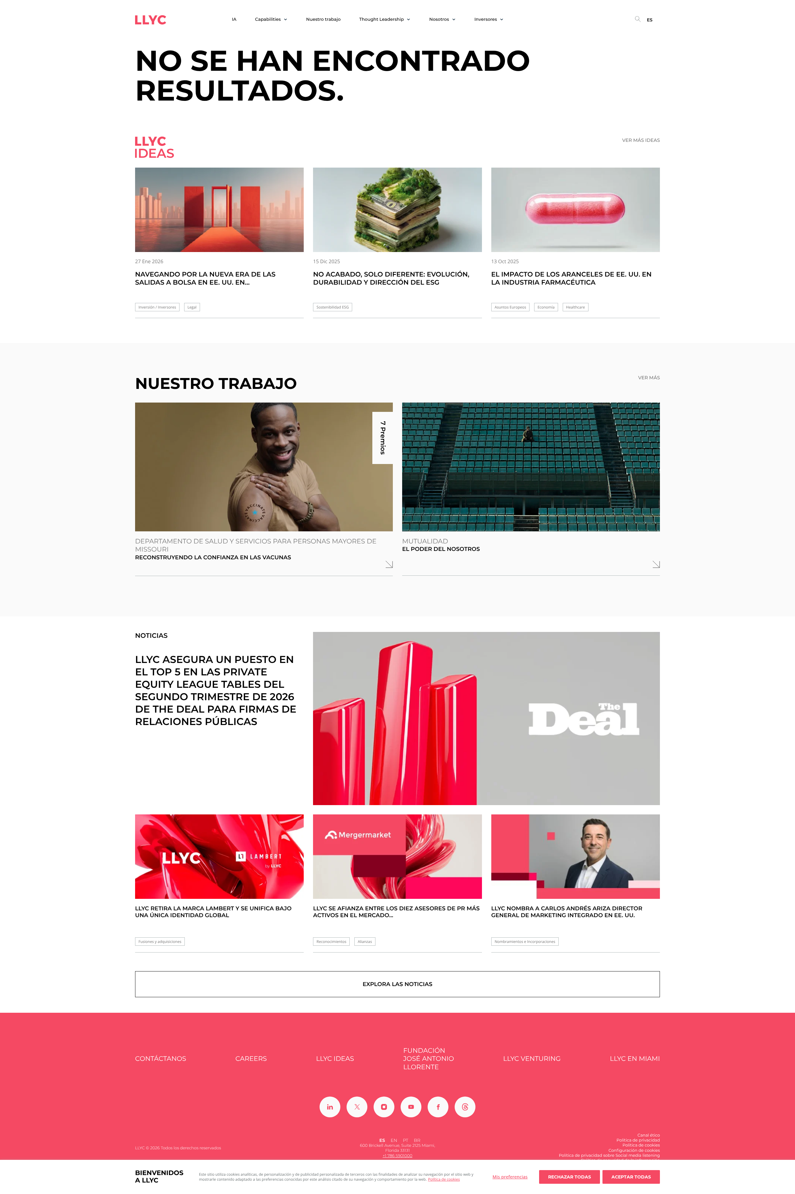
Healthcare (575, 307)
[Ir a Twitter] (357, 1107)
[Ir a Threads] (465, 1107)
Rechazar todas (569, 1177)
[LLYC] (150, 20)
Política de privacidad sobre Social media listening (609, 1155)
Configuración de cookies (634, 1150)
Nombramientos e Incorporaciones (525, 941)
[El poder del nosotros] (531, 467)
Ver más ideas (641, 140)
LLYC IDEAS (335, 1059)
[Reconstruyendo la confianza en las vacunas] (264, 467)
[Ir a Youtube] (411, 1107)
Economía (546, 307)
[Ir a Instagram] (384, 1107)
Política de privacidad (638, 1140)
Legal (192, 307)
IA (234, 19)
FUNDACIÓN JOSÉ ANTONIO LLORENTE (428, 1059)
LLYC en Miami (635, 1059)
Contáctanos (160, 1059)
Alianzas (365, 941)
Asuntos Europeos (510, 307)
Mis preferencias (510, 1177)
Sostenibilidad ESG (332, 307)
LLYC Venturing (532, 1059)
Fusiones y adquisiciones (160, 941)
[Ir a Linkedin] (330, 1107)
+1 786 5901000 (397, 1155)
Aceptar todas (631, 1177)
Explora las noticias (398, 984)
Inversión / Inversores (157, 307)
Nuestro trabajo (323, 19)
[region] (397, 1177)
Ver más (649, 378)
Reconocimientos (331, 941)
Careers (251, 1059)
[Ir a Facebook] (438, 1107)
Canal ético (649, 1135)
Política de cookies (444, 1179)
